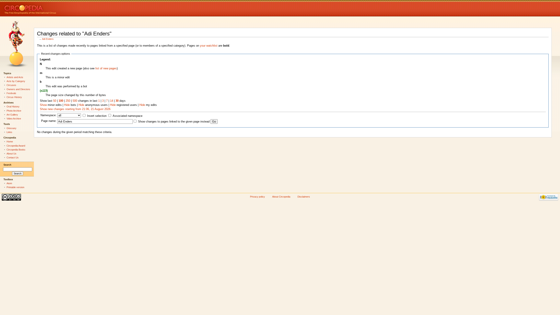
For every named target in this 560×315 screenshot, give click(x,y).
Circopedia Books (16, 149)
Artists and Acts (15, 77)
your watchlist (208, 45)
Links (9, 132)
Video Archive (14, 118)
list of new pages (106, 68)
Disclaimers (304, 196)
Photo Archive (14, 110)
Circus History (14, 97)
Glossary (11, 128)
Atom (9, 183)
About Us (11, 153)
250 (68, 100)
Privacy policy (257, 196)
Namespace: (48, 115)
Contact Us (13, 157)
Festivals (11, 93)
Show (43, 105)
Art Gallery (12, 114)
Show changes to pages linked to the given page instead (174, 121)
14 (111, 100)
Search (7, 164)
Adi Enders (48, 39)
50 (54, 100)
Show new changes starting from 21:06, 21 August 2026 (75, 109)
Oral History (13, 106)
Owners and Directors (18, 89)
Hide (67, 105)
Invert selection (97, 115)
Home (10, 141)
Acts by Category (16, 81)
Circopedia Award (16, 145)
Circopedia (45, 8)
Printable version (15, 187)
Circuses (11, 85)
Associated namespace (127, 115)
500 (75, 100)
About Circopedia (281, 196)
